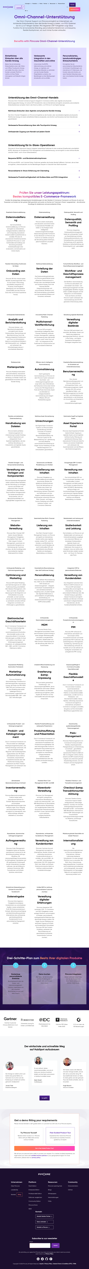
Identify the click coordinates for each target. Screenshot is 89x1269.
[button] (41, 3)
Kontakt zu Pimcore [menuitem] (42, 1227)
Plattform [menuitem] (32, 1182)
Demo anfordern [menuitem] (41, 1222)
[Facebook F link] (38, 1259)
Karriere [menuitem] (13, 1194)
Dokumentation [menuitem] (73, 1186)
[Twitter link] (42, 1259)
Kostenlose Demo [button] (74, 9)
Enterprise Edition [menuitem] (34, 1190)
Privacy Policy (49, 1254)
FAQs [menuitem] (49, 1201)
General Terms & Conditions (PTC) (62, 1263)
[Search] (67, 7)
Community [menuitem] (73, 1182)
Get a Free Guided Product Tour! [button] (44, 1148)
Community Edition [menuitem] (35, 1201)
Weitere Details (15, 256)
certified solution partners (39, 1155)
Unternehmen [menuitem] (16, 1182)
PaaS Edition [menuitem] (32, 1186)
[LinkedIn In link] (50, 1259)
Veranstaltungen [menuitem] (53, 1197)
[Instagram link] (46, 1259)
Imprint (42, 1263)
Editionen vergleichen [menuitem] (35, 1197)
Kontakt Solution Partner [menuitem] (43, 1216)
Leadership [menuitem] (14, 1190)
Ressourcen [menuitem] (52, 1182)
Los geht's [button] (44, 1098)
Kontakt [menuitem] (38, 1212)
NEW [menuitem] (30, 1209)
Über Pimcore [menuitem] (15, 1186)
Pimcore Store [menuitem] (33, 1205)
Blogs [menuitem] (50, 1190)
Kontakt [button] (72, 4)
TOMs (74, 1263)
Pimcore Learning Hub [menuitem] (55, 1186)
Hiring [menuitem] (19, 1194)
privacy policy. (36, 1157)
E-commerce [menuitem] (19, 7)
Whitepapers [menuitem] (52, 1193)
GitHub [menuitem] (70, 1190)
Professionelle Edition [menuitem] (35, 1193)
